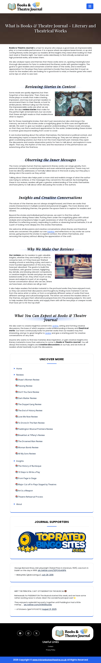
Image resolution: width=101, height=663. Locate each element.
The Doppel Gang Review (29, 404)
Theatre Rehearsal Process (30, 496)
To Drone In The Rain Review (31, 422)
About (19, 504)
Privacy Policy (50, 650)
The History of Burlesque (29, 466)
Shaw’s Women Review (28, 379)
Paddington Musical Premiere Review (35, 429)
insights (50, 231)
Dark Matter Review (27, 398)
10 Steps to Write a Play (29, 472)
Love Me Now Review (28, 416)
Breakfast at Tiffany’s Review (31, 435)
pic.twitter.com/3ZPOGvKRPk (52, 570)
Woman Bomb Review (28, 447)
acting (55, 325)
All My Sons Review (27, 453)
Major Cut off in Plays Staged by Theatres (37, 484)
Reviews (20, 374)
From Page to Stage (27, 478)
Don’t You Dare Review (28, 392)
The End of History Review (30, 410)
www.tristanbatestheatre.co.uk (49, 659)
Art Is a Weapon (25, 490)
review (48, 333)
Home (19, 368)
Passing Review (25, 385)
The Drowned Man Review (30, 441)
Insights (20, 461)
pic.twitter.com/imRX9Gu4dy (38, 604)
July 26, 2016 (47, 574)
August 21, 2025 (49, 609)
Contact (50, 646)
